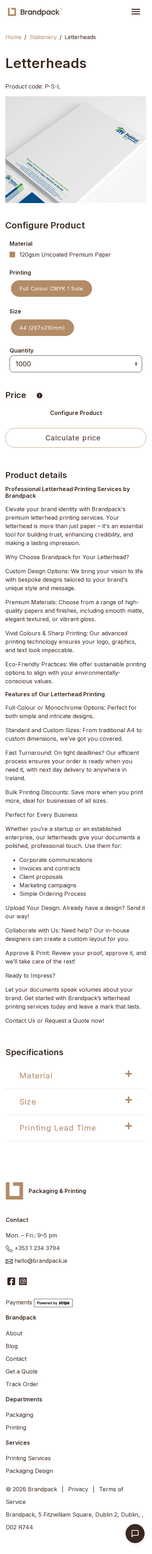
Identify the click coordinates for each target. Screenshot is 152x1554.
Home (13, 37)
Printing (16, 1427)
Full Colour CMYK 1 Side (51, 289)
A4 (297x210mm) (42, 328)
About (14, 1333)
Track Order (22, 1384)
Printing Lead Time (57, 1127)
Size (27, 1101)
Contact (16, 1358)
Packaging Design (29, 1470)
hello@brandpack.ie (40, 1260)
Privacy (78, 1489)
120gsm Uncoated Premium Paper (65, 254)
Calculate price (73, 438)
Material (36, 1075)
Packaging (19, 1414)
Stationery (43, 37)
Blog (12, 1346)
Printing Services (28, 1458)
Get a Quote (22, 1371)
